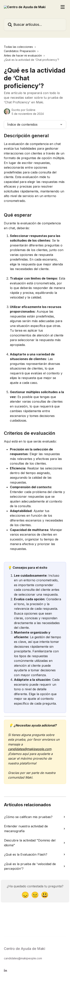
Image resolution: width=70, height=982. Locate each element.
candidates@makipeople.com (29, 749)
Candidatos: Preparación (20, 51)
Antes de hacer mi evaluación (23, 55)
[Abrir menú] (62, 7)
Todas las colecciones (18, 46)
